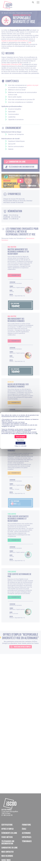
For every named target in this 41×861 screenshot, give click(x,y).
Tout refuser (20, 440)
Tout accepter (20, 436)
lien (37, 433)
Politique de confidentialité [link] (20, 446)
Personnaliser (20, 443)
